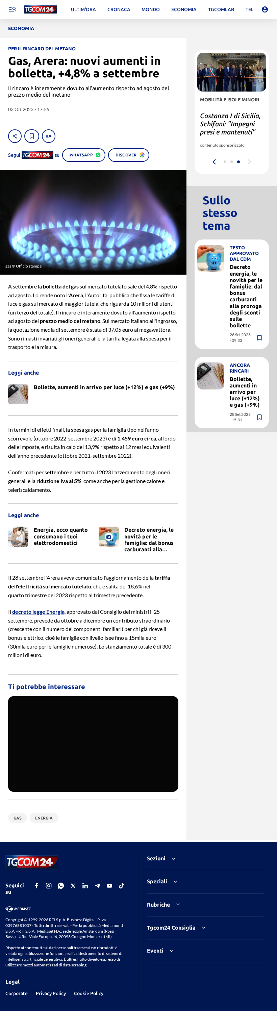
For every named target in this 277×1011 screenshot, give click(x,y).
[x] (73, 885)
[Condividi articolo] (15, 136)
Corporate (16, 993)
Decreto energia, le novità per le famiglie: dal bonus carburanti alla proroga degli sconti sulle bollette (246, 296)
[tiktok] (121, 885)
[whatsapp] (60, 885)
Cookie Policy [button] (88, 993)
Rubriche (158, 905)
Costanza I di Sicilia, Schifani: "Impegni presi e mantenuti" (230, 124)
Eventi (155, 950)
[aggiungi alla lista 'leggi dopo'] (31, 136)
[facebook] (36, 885)
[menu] (12, 9)
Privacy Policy (51, 993)
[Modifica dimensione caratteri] (48, 136)
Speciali (157, 881)
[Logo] (40, 9)
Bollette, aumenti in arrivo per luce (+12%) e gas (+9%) (245, 392)
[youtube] (109, 885)
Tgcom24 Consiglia (171, 928)
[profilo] (265, 9)
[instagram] (48, 885)
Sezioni (156, 858)
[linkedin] (85, 885)
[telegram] (97, 885)
